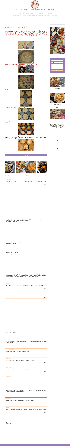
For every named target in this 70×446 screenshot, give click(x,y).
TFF (27, 155)
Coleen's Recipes (9, 179)
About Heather (24, 9)
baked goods (21, 154)
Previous (7, 175)
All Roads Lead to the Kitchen (35, 13)
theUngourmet (8, 367)
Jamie (7, 407)
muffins (27, 154)
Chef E (7, 302)
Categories (50, 9)
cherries (25, 154)
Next (46, 175)
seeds (25, 155)
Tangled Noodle (8, 339)
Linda (7, 250)
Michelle (7, 376)
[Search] (63, 22)
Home (17, 9)
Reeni (7, 283)
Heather (7, 358)
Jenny (7, 398)
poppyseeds (30, 154)
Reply (45, 184)
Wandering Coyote (9, 349)
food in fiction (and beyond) (38, 9)
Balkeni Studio (45, 445)
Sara (6, 293)
